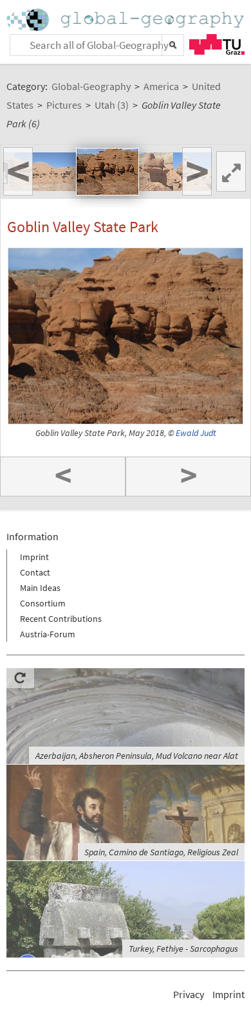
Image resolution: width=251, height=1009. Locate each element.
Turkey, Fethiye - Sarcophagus (183, 948)
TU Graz (217, 44)
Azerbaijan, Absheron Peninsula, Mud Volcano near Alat (136, 755)
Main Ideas (40, 588)
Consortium (43, 603)
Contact (35, 572)
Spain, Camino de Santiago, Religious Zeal (161, 852)
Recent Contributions (61, 618)
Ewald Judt (196, 433)
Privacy (188, 994)
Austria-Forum (47, 634)
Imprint (34, 557)
